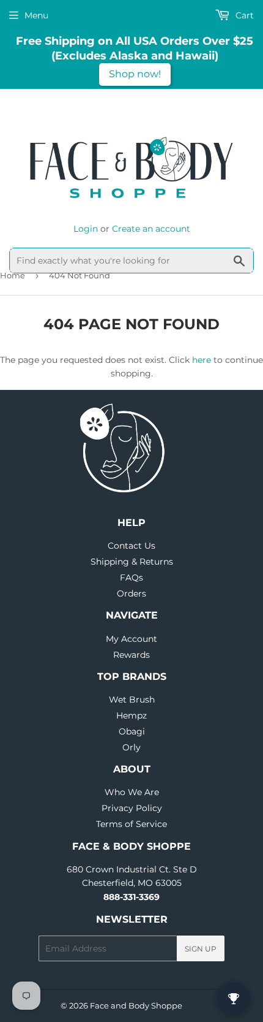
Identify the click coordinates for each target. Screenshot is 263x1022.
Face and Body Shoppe (136, 1005)
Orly (131, 747)
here (201, 359)
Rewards (131, 654)
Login (85, 228)
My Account (131, 638)
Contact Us (131, 545)
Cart (243, 15)
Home (12, 275)
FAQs (131, 577)
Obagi (132, 731)
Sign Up (201, 948)
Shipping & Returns (132, 561)
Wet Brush (132, 699)
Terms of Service (131, 823)
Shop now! (135, 74)
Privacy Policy (132, 808)
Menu (36, 15)
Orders (131, 593)
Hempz (131, 715)
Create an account (151, 228)
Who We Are (132, 792)
